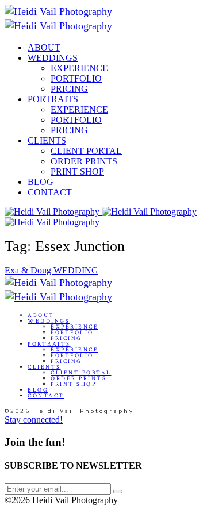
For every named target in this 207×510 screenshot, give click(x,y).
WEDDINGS (53, 58)
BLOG (40, 182)
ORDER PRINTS (84, 161)
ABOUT (44, 47)
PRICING (69, 89)
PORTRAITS (53, 99)
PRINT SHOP (77, 171)
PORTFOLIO (76, 78)
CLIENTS (47, 140)
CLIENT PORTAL (86, 151)
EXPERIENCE (79, 68)
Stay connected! (34, 419)
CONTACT (50, 192)
